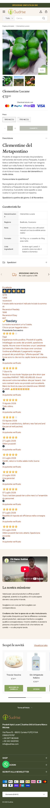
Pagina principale (8, 26)
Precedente (7, 330)
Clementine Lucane (22, 26)
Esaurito (33, 128)
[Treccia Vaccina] (13, 661)
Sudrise (10, 802)
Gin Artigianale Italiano (36, 676)
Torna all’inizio (23, 708)
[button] (46, 11)
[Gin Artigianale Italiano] (36, 661)
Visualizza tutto (41, 645)
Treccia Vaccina (14, 675)
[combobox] (25, 18)
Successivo (18, 330)
